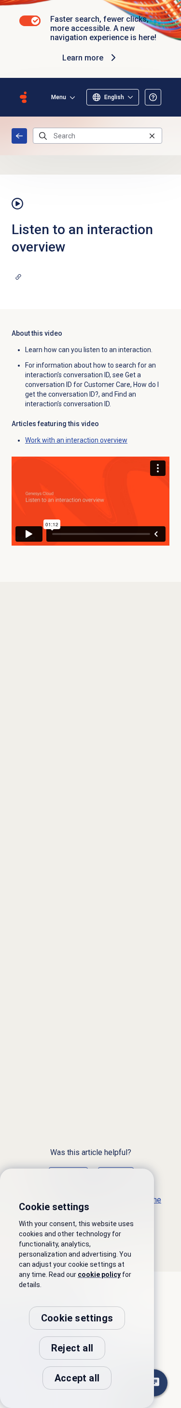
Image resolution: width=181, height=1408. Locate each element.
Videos (19, 136)
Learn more (82, 57)
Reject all (72, 1348)
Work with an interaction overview (76, 440)
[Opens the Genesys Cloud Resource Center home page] (23, 97)
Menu (58, 97)
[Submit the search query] (43, 136)
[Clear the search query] (152, 136)
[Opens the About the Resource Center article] (153, 97)
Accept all (77, 1378)
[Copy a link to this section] (18, 276)
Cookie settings (77, 1318)
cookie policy (99, 1274)
